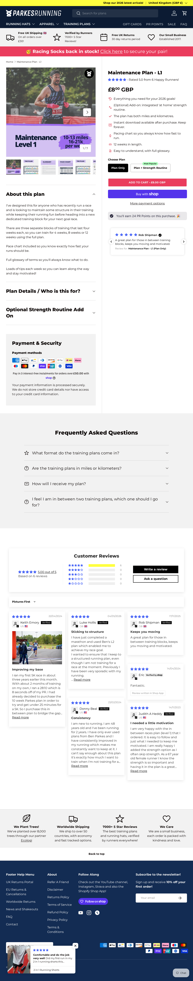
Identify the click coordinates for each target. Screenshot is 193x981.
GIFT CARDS (132, 24)
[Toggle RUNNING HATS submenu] (33, 24)
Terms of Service (59, 904)
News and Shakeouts (22, 909)
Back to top (97, 854)
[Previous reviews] (111, 241)
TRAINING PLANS (77, 24)
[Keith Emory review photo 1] (37, 647)
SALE (172, 24)
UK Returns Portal (19, 882)
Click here (111, 51)
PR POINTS (154, 24)
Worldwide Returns (20, 901)
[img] (21, 616)
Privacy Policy (57, 920)
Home (9, 61)
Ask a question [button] (156, 579)
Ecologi (26, 840)
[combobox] (115, 13)
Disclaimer (55, 889)
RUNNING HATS (18, 24)
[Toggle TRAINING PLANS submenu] (93, 24)
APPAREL (46, 24)
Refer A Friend (58, 882)
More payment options (147, 203)
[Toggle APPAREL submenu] (57, 24)
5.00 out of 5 (47, 572)
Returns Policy (58, 897)
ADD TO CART (147, 182)
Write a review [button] (155, 569)
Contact (12, 924)
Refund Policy (57, 912)
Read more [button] (20, 717)
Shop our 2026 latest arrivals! (123, 3)
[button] (185, 13)
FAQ (183, 24)
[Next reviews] (183, 241)
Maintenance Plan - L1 (29, 61)
